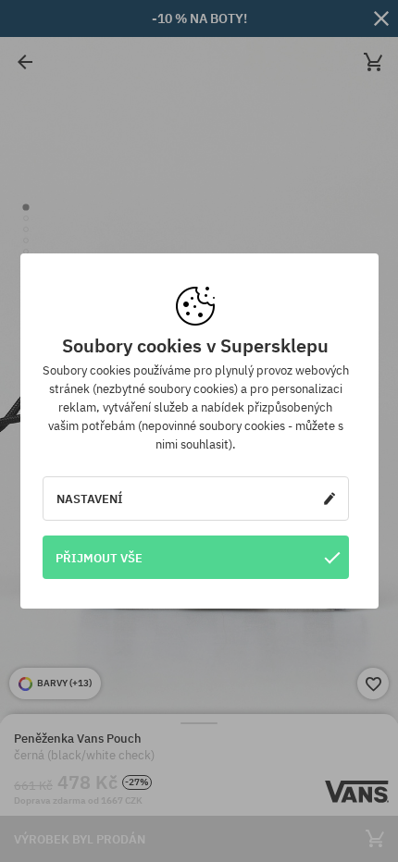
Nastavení (89, 498)
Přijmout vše (99, 557)
